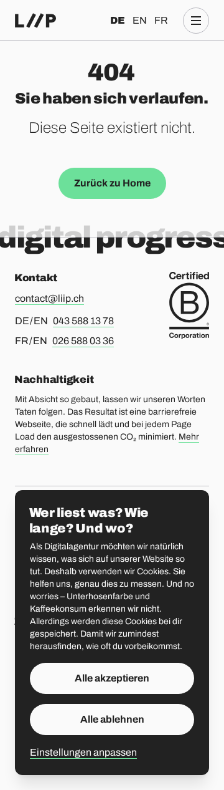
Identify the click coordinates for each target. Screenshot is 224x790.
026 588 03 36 (83, 340)
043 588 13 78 (83, 321)
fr (161, 20)
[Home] (35, 20)
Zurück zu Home (112, 183)
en (140, 20)
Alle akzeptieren (112, 678)
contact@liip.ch (49, 298)
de (117, 20)
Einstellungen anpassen (83, 752)
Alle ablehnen (112, 719)
